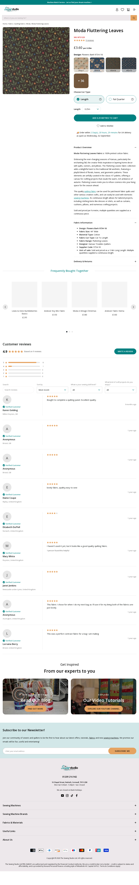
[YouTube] (62, 796)
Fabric (11, 24)
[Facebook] (76, 796)
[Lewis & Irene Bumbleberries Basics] (24, 294)
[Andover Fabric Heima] (114, 294)
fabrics (92, 738)
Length (84, 99)
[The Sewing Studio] (11, 12)
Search (6, 384)
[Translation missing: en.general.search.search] (134, 18)
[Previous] (5, 307)
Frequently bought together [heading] (69, 271)
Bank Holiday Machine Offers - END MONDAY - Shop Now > (69, 2)
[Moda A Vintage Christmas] (84, 294)
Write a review (125, 351)
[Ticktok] (72, 796)
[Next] (133, 307)
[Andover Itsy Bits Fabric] (54, 294)
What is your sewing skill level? (83, 384)
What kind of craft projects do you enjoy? (119, 383)
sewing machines (81, 198)
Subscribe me (122, 751)
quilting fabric (90, 191)
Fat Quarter (119, 99)
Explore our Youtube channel (103, 708)
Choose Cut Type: (82, 92)
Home (5, 24)
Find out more (35, 708)
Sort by (40, 384)
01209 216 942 (69, 776)
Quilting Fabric (19, 24)
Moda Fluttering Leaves (40, 24)
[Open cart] (128, 9)
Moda (28, 24)
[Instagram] (67, 796)
